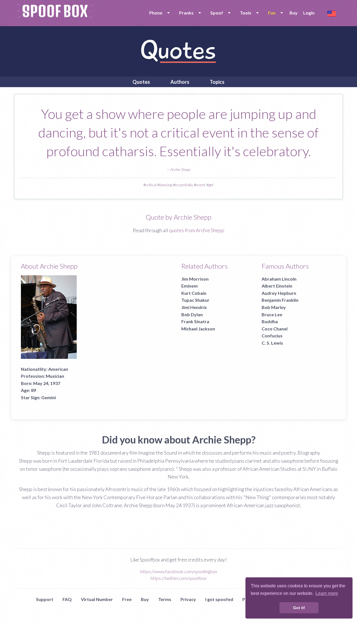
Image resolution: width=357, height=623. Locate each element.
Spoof (216, 12)
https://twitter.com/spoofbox (178, 578)
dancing (166, 184)
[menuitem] (158, 13)
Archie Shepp (180, 169)
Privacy (188, 599)
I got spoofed (219, 599)
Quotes (141, 82)
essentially (184, 184)
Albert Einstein (277, 285)
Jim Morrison (195, 278)
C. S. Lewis (272, 342)
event (201, 184)
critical (151, 184)
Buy (294, 12)
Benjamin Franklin (280, 300)
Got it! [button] (299, 607)
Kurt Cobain (193, 293)
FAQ (67, 599)
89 (33, 390)
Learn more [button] (326, 593)
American (58, 369)
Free (127, 599)
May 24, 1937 (46, 383)
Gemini (48, 397)
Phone (155, 12)
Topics (217, 82)
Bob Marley (274, 307)
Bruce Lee (272, 314)
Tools (245, 12)
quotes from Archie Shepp (196, 230)
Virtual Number (97, 599)
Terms (164, 599)
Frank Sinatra (195, 321)
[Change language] (331, 13)
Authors (179, 82)
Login (309, 12)
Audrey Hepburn (279, 293)
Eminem (189, 285)
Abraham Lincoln (279, 278)
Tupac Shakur (195, 300)
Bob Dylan (192, 314)
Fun (272, 12)
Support (44, 599)
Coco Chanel (275, 328)
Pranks (186, 12)
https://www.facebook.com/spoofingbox (178, 571)
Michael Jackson (198, 328)
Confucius (272, 335)
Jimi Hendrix (194, 307)
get (211, 184)
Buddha (270, 321)
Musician (55, 376)
